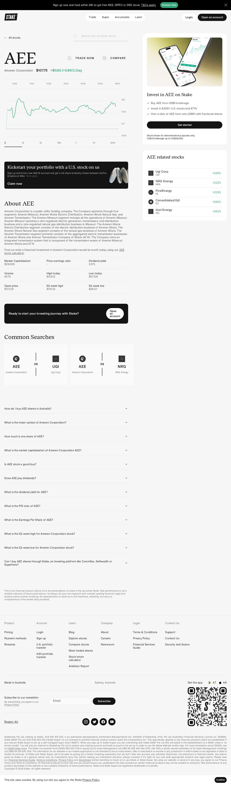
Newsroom (107, 644)
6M (59, 143)
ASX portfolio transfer (44, 655)
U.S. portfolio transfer (44, 646)
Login (189, 17)
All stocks (15, 37)
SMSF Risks (14, 748)
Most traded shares (81, 650)
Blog (72, 632)
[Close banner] (226, 5)
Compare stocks (79, 644)
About (104, 632)
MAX (113, 143)
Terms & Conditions (145, 632)
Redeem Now (169, 5)
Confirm (220, 780)
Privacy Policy (141, 638)
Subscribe (104, 701)
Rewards (9, 644)
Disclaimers (85, 760)
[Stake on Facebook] (103, 721)
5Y (94, 143)
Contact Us (172, 638)
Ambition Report (79, 666)
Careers (106, 638)
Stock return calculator (76, 658)
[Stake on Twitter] (94, 721)
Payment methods (15, 638)
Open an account (115, 314)
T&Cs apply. (148, 5)
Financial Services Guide (144, 646)
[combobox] (104, 37)
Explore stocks (78, 638)
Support (170, 632)
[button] (66, 408)
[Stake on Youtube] (112, 721)
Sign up (41, 638)
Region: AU (11, 721)
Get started (185, 125)
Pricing (8, 632)
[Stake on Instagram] (86, 721)
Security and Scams (177, 644)
